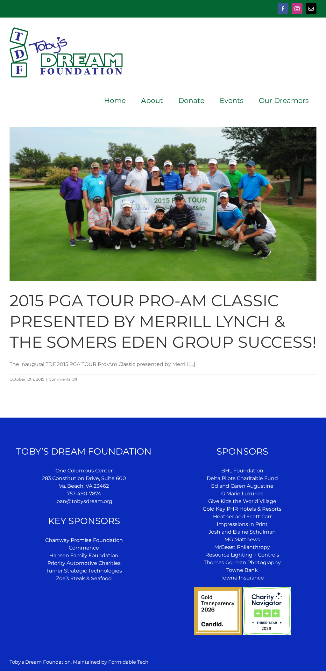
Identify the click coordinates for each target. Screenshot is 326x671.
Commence (84, 548)
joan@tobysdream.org (83, 501)
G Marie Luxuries (242, 494)
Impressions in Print (242, 524)
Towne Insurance (242, 578)
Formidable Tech (128, 662)
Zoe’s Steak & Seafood (84, 578)
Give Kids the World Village (242, 501)
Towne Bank (242, 570)
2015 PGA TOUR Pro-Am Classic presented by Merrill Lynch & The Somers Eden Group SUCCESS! (163, 321)
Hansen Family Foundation (83, 555)
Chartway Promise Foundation (84, 540)
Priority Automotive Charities (84, 563)
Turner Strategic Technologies (84, 571)
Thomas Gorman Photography (242, 562)
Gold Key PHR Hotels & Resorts (242, 509)
